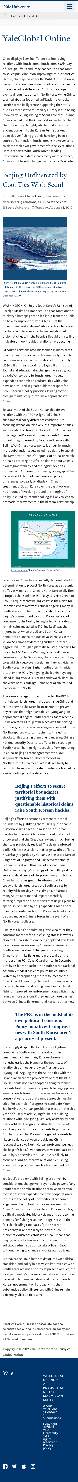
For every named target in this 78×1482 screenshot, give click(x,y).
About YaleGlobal (50, 1407)
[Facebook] (6, 1466)
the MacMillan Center (53, 1396)
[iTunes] (25, 1466)
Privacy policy (48, 1446)
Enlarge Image (19, 570)
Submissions (52, 1418)
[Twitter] (15, 1466)
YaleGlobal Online (36, 38)
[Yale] (8, 1374)
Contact (51, 1412)
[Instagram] (34, 1466)
